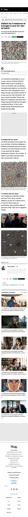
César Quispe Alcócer (9, 71)
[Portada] (14, 449)
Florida (2, 13)
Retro (19, 505)
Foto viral (21, 285)
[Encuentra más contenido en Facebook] (2, 37)
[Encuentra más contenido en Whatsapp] (9, 37)
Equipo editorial (14, 450)
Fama (9, 505)
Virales (9, 508)
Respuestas (9, 497)
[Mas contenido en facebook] (11, 489)
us (8, 501)
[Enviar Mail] (2, 71)
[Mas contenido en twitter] (14, 489)
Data (19, 501)
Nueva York (16, 13)
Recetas (19, 508)
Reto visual (6, 285)
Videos (19, 497)
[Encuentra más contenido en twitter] (6, 37)
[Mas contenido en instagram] (16, 489)
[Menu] (2, 9)
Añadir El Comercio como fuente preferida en (14, 19)
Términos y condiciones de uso (14, 472)
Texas (11, 13)
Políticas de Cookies (14, 477)
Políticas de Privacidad (14, 475)
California (7, 13)
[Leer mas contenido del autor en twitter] (17, 266)
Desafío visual (13, 285)
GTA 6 (20, 13)
